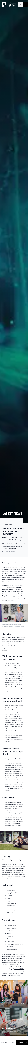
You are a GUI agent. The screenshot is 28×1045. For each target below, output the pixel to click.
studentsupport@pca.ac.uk (9, 967)
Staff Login (11, 1042)
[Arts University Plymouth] (9, 4)
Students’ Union (19, 969)
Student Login (4, 1042)
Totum (20, 735)
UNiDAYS (14, 726)
